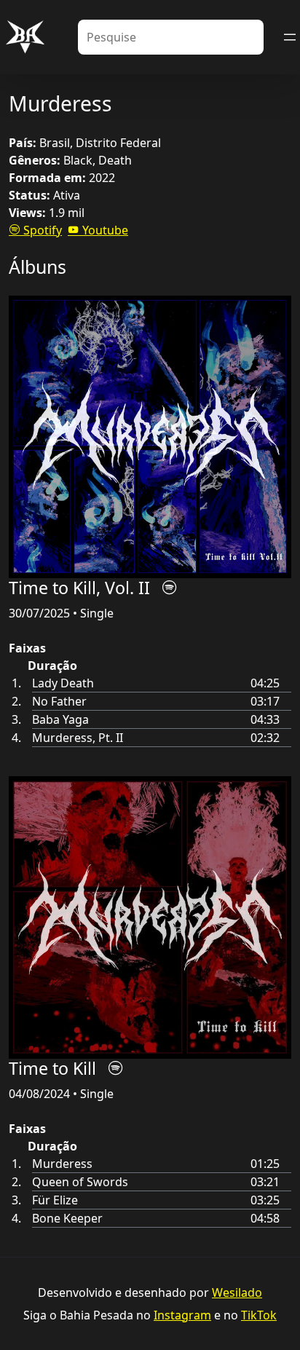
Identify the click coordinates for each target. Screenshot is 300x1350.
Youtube (103, 230)
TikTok (259, 1315)
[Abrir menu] (290, 37)
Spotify (41, 230)
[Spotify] (170, 588)
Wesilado (237, 1292)
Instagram (182, 1315)
